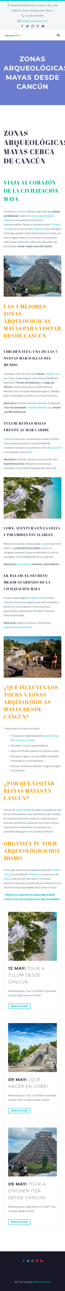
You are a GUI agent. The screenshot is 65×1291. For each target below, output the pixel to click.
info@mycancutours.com (34, 20)
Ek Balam (38, 228)
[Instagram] (32, 26)
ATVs (29, 452)
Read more (19, 1006)
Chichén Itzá (52, 373)
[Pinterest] (37, 26)
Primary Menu (58, 35)
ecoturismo (23, 564)
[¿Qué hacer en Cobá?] (32, 1047)
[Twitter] (27, 26)
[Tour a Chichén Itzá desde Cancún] (32, 1152)
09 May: (28, 1083)
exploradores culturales (18, 627)
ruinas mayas (23, 809)
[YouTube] (43, 26)
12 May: (26, 975)
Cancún (21, 211)
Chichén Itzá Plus (37, 407)
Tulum (7, 439)
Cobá (45, 543)
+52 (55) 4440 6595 (34, 15)
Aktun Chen (54, 447)
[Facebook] (22, 26)
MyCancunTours (42, 1282)
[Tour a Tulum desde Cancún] (32, 936)
